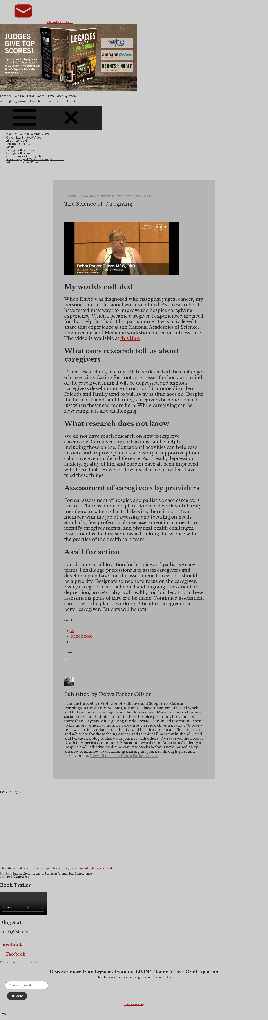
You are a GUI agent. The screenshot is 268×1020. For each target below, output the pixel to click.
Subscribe (16, 995)
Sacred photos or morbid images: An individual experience (46, 873)
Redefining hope (14, 876)
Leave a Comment (141, 196)
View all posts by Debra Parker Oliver (124, 756)
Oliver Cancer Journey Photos (26, 156)
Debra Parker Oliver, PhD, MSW (27, 134)
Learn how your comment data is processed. (82, 868)
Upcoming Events (18, 143)
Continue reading (134, 1004)
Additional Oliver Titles (22, 162)
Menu (97, 128)
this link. (130, 338)
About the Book (16, 140)
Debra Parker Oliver (118, 196)
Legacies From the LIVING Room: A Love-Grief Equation (38, 96)
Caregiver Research (19, 153)
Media (10, 146)
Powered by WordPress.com (18, 962)
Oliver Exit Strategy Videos (24, 137)
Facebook (11, 945)
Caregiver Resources (20, 150)
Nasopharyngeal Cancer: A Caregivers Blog (35, 159)
